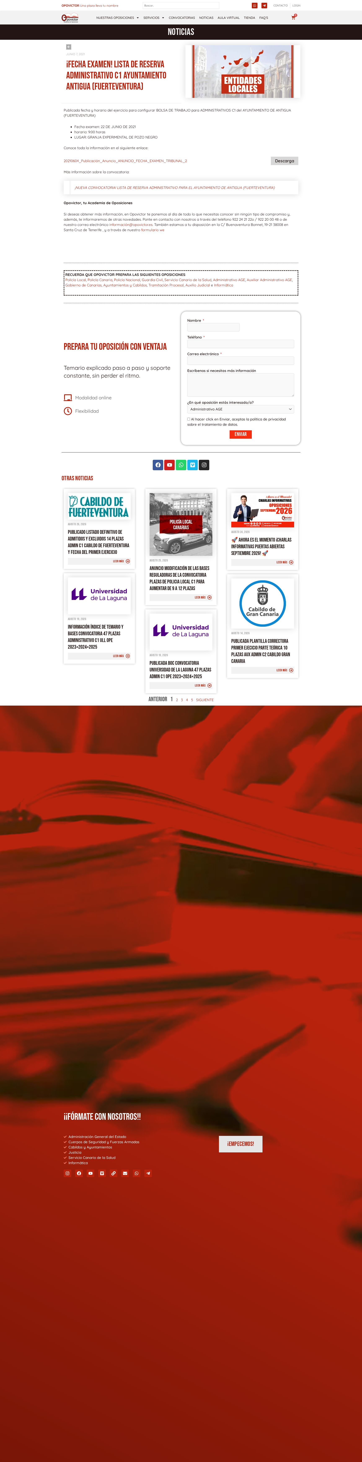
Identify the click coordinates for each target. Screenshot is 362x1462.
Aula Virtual (229, 18)
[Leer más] (128, 561)
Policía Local (75, 280)
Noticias (206, 18)
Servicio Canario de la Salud (187, 280)
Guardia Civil (152, 280)
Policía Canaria (100, 280)
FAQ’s (263, 18)
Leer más (118, 561)
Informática (223, 285)
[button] (356, 1426)
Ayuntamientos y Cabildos (125, 285)
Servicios (151, 18)
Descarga (284, 160)
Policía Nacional (127, 280)
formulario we (152, 230)
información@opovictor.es (131, 224)
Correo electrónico (203, 354)
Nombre (194, 320)
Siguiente (205, 700)
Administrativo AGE (229, 280)
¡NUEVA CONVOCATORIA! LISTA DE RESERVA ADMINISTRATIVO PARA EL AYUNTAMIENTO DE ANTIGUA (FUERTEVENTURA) (175, 187)
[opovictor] (70, 18)
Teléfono (195, 337)
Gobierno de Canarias (83, 285)
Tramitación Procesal (166, 285)
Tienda (249, 18)
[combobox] (181, 5)
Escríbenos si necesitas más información (221, 370)
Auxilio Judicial (197, 285)
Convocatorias (182, 18)
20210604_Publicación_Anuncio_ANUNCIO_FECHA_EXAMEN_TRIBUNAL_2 (125, 161)
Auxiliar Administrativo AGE (269, 280)
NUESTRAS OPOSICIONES (115, 18)
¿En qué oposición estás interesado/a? (220, 402)
